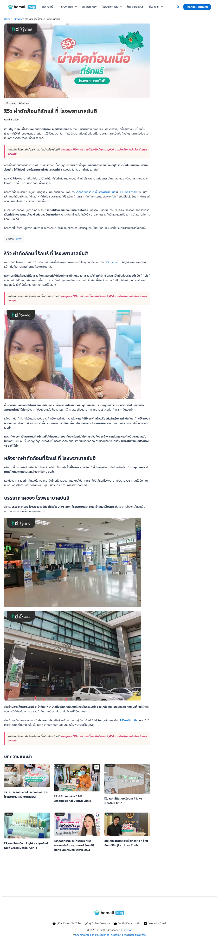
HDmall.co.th (128, 192)
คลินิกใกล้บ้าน (82, 935)
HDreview (10, 103)
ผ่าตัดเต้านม (23, 103)
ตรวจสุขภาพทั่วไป (137, 935)
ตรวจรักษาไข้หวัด (119, 935)
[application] (54, 7)
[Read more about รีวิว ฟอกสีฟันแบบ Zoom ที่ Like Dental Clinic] (127, 779)
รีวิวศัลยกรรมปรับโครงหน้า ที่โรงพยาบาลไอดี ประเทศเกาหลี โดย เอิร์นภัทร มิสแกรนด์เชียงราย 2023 (74, 845)
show (19, 239)
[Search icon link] (178, 7)
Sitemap (127, 930)
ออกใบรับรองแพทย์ (100, 935)
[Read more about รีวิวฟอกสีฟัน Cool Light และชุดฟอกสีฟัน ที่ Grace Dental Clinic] (27, 825)
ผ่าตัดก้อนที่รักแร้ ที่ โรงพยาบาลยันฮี (95, 192)
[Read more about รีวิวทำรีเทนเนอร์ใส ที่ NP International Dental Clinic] (77, 777)
